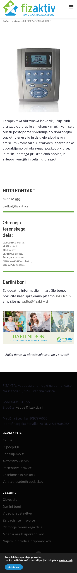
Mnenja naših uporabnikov (23, 534)
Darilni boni (12, 506)
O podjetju (11, 447)
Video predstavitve (17, 513)
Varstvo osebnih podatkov (23, 481)
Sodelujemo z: (13, 454)
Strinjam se (13, 567)
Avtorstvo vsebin (16, 461)
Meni (70, 6)
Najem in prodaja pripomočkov (27, 541)
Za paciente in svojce (19, 520)
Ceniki (7, 440)
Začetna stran (12, 21)
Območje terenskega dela (22, 527)
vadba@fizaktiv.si (16, 206)
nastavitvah (66, 560)
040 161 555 (12, 199)
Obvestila (10, 499)
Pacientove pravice (17, 468)
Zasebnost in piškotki (19, 475)
